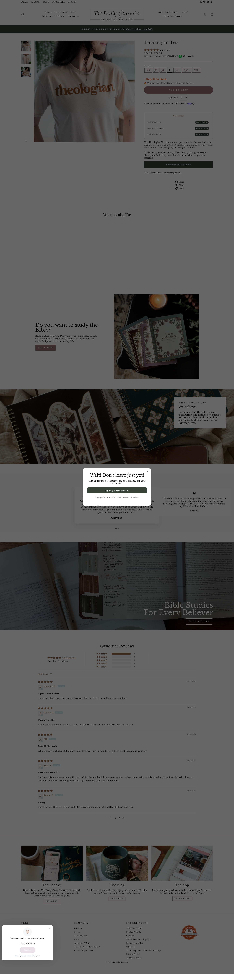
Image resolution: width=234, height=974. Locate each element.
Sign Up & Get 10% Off (117, 490)
